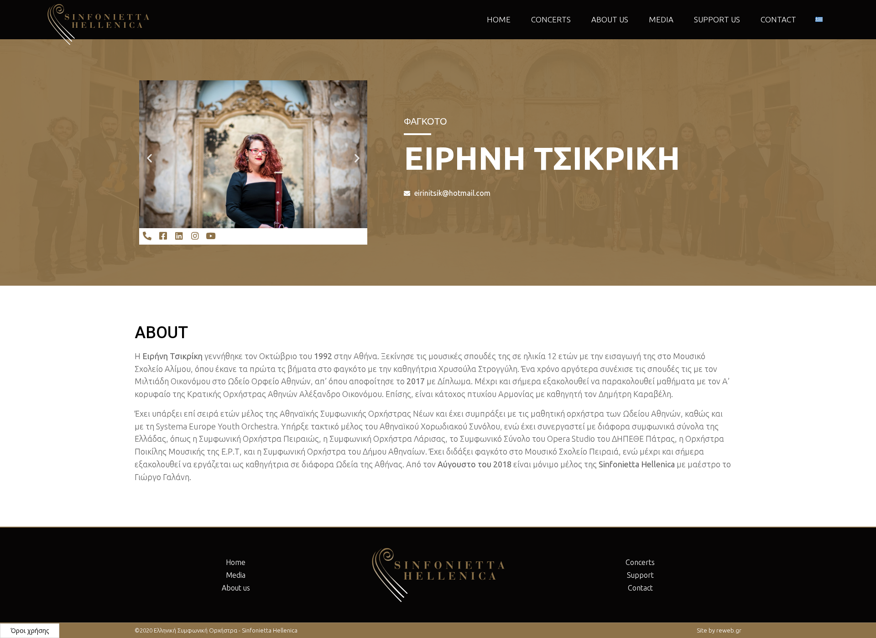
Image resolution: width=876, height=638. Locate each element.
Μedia (661, 19)
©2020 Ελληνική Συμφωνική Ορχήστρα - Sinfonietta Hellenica (216, 630)
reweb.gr (728, 630)
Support (640, 575)
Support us (717, 19)
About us (609, 19)
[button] (149, 157)
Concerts (551, 19)
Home (499, 19)
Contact (778, 19)
